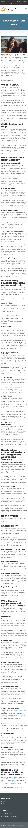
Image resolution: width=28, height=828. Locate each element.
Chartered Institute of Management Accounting (12, 497)
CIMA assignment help (6, 129)
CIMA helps (20, 246)
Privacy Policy (5, 803)
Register (25, 1)
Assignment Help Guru (12, 778)
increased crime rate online (19, 710)
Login (20, 1)
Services (4, 805)
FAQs (4, 801)
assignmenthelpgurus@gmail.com (13, 816)
